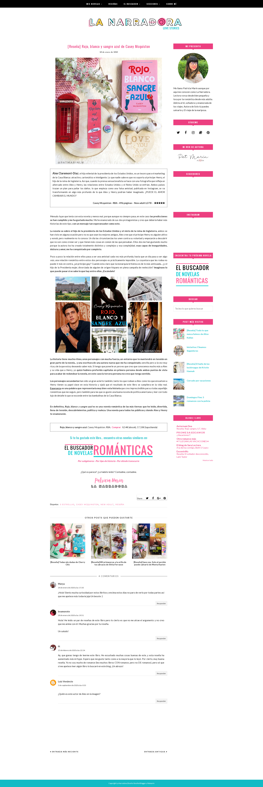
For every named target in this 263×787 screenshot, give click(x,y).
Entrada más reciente (65, 752)
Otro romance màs (186, 438)
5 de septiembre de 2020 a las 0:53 (72, 685)
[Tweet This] (147, 498)
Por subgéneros (86, 461)
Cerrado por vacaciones (199, 380)
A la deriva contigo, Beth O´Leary (192, 447)
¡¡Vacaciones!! (184, 435)
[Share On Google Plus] (158, 498)
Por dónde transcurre (128, 461)
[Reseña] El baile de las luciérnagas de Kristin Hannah (198, 367)
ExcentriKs (182, 451)
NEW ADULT (107, 504)
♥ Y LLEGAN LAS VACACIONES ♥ (193, 441)
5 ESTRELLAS (67, 504)
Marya (61, 583)
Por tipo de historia (105, 461)
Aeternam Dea (184, 426)
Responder (161, 603)
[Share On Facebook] (153, 498)
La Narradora (122, 783)
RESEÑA (120, 504)
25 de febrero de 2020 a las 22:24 (71, 650)
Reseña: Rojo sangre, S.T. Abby (191, 428)
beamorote (64, 611)
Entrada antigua (154, 752)
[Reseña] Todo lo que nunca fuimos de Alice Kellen (198, 334)
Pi (59, 646)
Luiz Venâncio (65, 681)
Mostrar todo (208, 460)
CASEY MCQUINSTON (87, 504)
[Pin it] (164, 498)
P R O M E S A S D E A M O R (191, 432)
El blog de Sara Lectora (189, 445)
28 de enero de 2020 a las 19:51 (71, 615)
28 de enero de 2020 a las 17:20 (71, 587)
